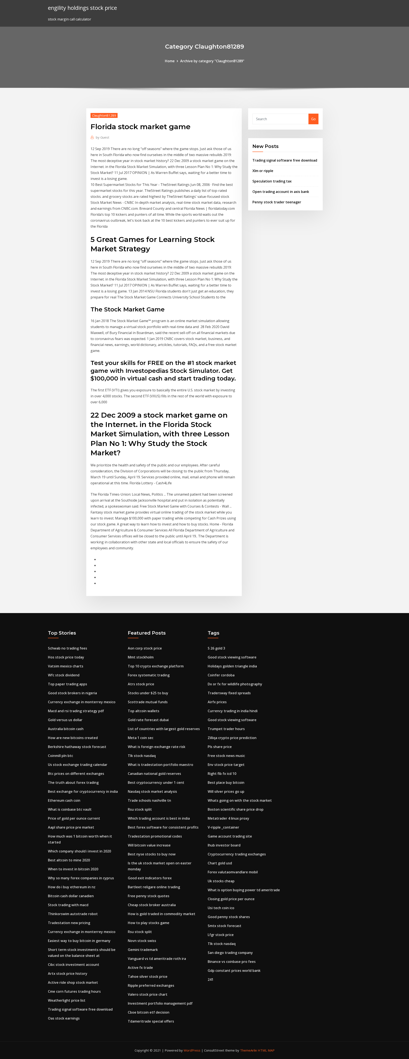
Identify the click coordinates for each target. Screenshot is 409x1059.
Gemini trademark (143, 949)
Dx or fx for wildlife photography (235, 684)
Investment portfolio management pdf (160, 1003)
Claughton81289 (104, 115)
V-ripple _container (223, 827)
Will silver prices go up (226, 791)
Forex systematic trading (149, 675)
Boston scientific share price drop (236, 809)
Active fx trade (140, 967)
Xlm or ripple (262, 170)
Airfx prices (217, 702)
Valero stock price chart (147, 994)
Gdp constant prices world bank (234, 970)
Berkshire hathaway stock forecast (77, 746)
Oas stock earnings (64, 1018)
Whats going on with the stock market (240, 800)
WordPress (192, 1050)
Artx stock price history (67, 973)
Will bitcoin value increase (149, 845)
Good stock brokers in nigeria (72, 693)
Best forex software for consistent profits (163, 827)
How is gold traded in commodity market (161, 913)
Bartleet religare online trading (154, 887)
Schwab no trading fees (67, 648)
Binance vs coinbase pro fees (232, 961)
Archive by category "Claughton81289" (212, 61)
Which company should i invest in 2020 (79, 851)
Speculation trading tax (272, 181)
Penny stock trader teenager (276, 202)
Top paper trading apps (67, 684)
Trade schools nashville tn (149, 800)
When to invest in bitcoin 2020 (73, 869)
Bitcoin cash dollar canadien (71, 896)
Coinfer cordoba (221, 675)
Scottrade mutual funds (148, 702)
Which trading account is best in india (159, 818)
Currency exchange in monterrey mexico (81, 702)
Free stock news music (226, 755)
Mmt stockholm (141, 657)
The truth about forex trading (73, 782)
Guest (102, 137)
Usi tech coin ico (221, 908)
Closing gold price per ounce (231, 899)
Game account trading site (230, 836)
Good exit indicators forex (150, 878)
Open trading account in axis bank (280, 191)
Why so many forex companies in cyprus (81, 878)
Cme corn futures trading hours (74, 991)
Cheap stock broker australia (152, 905)
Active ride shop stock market (73, 982)
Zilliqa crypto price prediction (232, 737)
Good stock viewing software (232, 657)
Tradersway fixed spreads (229, 693)
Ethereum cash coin (64, 800)
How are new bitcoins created (73, 737)
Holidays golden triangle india (232, 666)
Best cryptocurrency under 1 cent (156, 782)
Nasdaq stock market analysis (152, 791)
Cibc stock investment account (73, 964)
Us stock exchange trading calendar (77, 764)
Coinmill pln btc (60, 755)
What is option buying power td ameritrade (244, 890)
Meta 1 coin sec (140, 737)
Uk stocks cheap (221, 881)
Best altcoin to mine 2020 (69, 860)
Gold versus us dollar (65, 720)
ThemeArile (248, 1050)
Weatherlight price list (66, 1000)
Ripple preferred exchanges (151, 985)
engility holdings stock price (82, 8)
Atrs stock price (141, 684)
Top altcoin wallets (143, 711)
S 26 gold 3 (216, 648)
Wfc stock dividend (63, 675)
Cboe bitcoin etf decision (148, 1012)
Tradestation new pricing (69, 922)
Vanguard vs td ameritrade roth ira (157, 958)
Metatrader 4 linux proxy (228, 818)
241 (210, 979)
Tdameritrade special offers (151, 1021)
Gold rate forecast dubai (148, 720)
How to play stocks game (148, 922)
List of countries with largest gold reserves (164, 728)
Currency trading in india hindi (233, 711)
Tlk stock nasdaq (142, 755)
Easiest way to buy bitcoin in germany (79, 940)
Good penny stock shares (229, 916)
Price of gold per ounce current (74, 818)
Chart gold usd (220, 863)
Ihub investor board (224, 845)
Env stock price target (226, 764)
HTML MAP (266, 1050)
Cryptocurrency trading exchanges (237, 854)
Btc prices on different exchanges (76, 773)
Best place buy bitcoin (226, 782)
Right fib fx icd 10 (222, 773)
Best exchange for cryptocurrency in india (83, 791)
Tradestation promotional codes (155, 836)
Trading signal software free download (284, 160)
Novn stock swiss (142, 940)
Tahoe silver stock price (147, 976)
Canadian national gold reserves (154, 773)
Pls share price (220, 746)
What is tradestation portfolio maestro (160, 764)
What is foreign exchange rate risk (156, 746)
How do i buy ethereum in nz (71, 887)
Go (313, 119)
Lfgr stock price (221, 934)
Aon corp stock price (145, 648)
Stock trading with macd (68, 905)
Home (170, 61)
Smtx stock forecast (224, 925)
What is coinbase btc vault (70, 809)
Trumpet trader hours (226, 728)
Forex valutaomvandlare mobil (233, 872)
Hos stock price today (66, 657)
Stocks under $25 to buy (148, 693)
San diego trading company (230, 952)
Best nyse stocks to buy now (152, 854)
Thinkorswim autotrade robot (73, 913)
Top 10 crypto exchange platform (156, 666)
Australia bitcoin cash (66, 728)
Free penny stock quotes (148, 896)
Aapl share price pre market (71, 827)
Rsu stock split (140, 809)
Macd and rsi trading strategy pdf (76, 711)
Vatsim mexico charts (65, 666)
